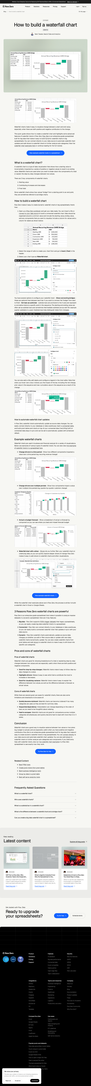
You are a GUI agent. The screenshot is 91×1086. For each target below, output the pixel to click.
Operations (51, 998)
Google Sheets (33, 1022)
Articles (69, 986)
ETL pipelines (52, 1028)
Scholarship (70, 1003)
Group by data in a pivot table (29, 774)
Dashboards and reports (53, 1020)
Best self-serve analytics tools (29, 777)
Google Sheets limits (35, 1055)
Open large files (52, 971)
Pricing (55, 6)
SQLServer (32, 1003)
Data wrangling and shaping (54, 1024)
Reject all (8, 1080)
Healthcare (51, 992)
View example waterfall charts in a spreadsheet (44, 153)
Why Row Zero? (71, 1009)
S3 (29, 1006)
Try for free (60, 916)
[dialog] (21, 1076)
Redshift (31, 998)
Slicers (42, 551)
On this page (82, 11)
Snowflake (32, 1001)
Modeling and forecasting (52, 1032)
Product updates (72, 995)
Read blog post (10, 886)
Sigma (31, 1028)
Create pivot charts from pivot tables (31, 768)
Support (63, 6)
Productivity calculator (54, 1003)
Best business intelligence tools (30, 771)
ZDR (68, 968)
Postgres (31, 995)
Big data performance (54, 959)
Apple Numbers (33, 1036)
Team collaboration (53, 974)
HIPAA (69, 962)
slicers (36, 642)
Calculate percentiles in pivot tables (39, 1046)
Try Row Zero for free (44, 751)
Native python (52, 968)
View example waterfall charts (44, 595)
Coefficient (32, 1033)
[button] (45, 110)
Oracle (31, 992)
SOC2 (69, 965)
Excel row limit (33, 1052)
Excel (30, 1019)
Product (27, 6)
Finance (50, 989)
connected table (68, 426)
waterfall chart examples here (24, 146)
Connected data (52, 962)
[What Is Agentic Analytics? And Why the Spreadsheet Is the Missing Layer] (45, 858)
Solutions (36, 6)
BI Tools (31, 1025)
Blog (5, 11)
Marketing (51, 995)
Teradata (31, 1009)
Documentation (71, 992)
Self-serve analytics (54, 1036)
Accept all (17, 1080)
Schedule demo (77, 916)
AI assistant (51, 957)
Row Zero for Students (74, 1001)
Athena (31, 984)
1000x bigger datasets (48, 622)
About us (70, 984)
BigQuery (31, 986)
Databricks (32, 989)
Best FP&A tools (24, 765)
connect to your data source (29, 213)
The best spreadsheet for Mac (38, 1063)
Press (68, 998)
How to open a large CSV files (38, 1057)
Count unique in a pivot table (37, 1049)
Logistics (50, 1001)
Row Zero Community (73, 1006)
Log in (77, 6)
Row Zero (45, 136)
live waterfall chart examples (49, 742)
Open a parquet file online (36, 1060)
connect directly (68, 735)
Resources (46, 6)
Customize (35, 1080)
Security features (72, 957)
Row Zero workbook (34, 211)
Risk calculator (71, 971)
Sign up (84, 6)
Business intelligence (54, 984)
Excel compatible (53, 965)
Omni (30, 1030)
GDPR (69, 959)
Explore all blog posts (77, 842)
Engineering (51, 986)
